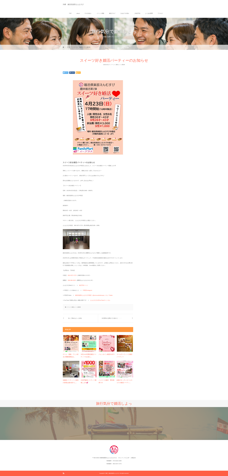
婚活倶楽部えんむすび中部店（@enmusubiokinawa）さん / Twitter (94, 295)
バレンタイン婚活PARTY (107, 354)
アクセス (160, 13)
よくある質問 (149, 13)
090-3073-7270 (72, 275)
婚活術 (123, 64)
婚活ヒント (118, 64)
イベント (113, 64)
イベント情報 (100, 13)
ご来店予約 (137, 13)
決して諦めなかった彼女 (75, 318)
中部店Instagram (87, 290)
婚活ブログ (112, 13)
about (78, 13)
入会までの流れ (124, 13)
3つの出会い (88, 13)
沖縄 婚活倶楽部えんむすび (73, 4)
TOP (70, 13)
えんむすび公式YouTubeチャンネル (100, 300)
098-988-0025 (72, 280)
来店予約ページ (83, 285)
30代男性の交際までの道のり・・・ (112, 318)
